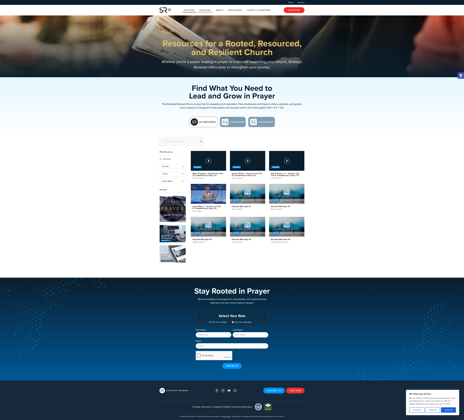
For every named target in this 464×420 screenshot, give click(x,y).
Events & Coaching (259, 10)
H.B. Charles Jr (277, 178)
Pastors (189, 10)
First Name (201, 330)
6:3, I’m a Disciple (243, 322)
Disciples (205, 10)
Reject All (432, 410)
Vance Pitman (237, 178)
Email (199, 341)
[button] (461, 75)
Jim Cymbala (237, 242)
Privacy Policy (226, 416)
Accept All (448, 410)
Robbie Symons (199, 242)
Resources (235, 10)
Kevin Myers (198, 211)
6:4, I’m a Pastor (219, 322)
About (220, 10)
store (290, 2)
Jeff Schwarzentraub (279, 242)
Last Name (238, 330)
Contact (300, 2)
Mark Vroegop (198, 178)
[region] (432, 402)
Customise (417, 410)
